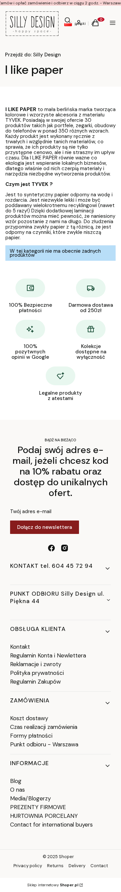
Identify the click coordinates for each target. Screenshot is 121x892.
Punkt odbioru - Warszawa (44, 744)
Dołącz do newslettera (44, 527)
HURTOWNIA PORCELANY (44, 816)
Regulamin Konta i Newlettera (48, 655)
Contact (99, 866)
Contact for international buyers (51, 824)
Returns (55, 866)
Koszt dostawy (29, 718)
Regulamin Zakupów (35, 681)
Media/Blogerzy (30, 798)
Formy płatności (31, 735)
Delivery (77, 866)
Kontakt (20, 646)
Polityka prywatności (37, 673)
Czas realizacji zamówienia (43, 727)
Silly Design (33, 54)
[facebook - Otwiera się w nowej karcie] (51, 548)
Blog (16, 781)
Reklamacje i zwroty (35, 664)
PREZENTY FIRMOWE (38, 807)
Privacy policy (27, 866)
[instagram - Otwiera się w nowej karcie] (65, 548)
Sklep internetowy (52, 885)
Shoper (66, 856)
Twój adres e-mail (30, 511)
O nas (17, 789)
